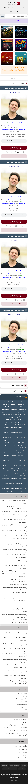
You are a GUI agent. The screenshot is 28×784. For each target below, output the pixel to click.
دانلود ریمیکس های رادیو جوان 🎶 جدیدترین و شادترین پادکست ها (15, 556)
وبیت (7, 776)
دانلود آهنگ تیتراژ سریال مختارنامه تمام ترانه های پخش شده (14, 532)
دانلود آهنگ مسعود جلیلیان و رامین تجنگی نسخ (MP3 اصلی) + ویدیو (15, 734)
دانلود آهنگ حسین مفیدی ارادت (15, 162)
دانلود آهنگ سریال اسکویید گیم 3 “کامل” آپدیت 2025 (14, 721)
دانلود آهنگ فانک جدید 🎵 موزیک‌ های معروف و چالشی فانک (14, 551)
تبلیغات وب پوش (22, 758)
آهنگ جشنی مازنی (21, 704)
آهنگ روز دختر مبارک (21, 699)
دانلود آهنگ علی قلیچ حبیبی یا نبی (17, 609)
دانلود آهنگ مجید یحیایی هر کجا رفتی (17, 622)
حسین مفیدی (14, 78)
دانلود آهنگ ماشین (18, 391)
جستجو (2, 16)
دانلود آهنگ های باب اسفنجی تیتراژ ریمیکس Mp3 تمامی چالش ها (14, 575)
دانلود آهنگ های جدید (18, 385)
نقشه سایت (22, 768)
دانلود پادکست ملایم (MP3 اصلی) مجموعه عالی (15, 541)
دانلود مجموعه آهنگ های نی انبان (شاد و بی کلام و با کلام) (14, 502)
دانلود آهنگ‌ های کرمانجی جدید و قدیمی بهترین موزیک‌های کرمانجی (14, 589)
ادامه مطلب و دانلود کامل (14, 156)
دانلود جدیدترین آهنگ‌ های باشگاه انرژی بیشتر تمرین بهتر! (15, 677)
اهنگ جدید (22, 8)
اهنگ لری (23, 707)
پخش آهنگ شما (13, 21)
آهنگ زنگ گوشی (22, 701)
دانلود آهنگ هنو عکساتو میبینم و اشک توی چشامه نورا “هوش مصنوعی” (14, 616)
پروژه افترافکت (22, 749)
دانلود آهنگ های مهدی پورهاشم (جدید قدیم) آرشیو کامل (13, 515)
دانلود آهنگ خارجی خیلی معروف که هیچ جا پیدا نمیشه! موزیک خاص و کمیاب (15, 666)
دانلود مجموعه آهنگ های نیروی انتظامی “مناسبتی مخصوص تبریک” (14, 521)
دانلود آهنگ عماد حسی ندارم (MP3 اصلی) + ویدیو (14, 571)
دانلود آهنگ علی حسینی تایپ (19, 611)
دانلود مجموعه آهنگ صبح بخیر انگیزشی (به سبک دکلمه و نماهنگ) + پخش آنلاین (14, 507)
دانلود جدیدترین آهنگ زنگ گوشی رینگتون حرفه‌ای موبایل (14, 526)
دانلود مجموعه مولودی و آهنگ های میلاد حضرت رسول (14, 594)
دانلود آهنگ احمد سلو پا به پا (19, 619)
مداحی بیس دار (22, 696)
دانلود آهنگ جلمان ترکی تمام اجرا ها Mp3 (16, 579)
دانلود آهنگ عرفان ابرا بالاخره (19, 606)
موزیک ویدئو (6, 8)
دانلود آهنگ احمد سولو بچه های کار (17, 725)
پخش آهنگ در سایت (21, 755)
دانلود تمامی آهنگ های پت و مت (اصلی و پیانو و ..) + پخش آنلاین (14, 567)
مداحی (16, 11)
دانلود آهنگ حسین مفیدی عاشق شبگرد (14, 310)
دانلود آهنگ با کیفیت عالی (13, 148)
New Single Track (11, 129)
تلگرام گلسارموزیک (14, 765)
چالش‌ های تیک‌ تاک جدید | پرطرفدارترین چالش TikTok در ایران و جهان (15, 682)
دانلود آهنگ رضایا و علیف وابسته (18, 584)
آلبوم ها (14, 8)
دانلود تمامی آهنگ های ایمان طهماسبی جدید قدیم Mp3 (14, 602)
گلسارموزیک (14, 3)
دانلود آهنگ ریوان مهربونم (19, 538)
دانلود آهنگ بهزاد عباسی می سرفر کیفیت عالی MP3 (13, 598)
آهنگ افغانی (23, 709)
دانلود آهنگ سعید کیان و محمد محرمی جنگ (15, 536)
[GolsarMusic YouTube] (12, 781)
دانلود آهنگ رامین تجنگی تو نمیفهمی (17, 582)
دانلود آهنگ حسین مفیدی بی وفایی (14, 88)
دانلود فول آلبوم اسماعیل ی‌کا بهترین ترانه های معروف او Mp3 (15, 561)
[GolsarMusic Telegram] (16, 781)
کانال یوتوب (4, 765)
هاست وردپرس (22, 752)
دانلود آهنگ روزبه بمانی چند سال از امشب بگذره (14, 727)
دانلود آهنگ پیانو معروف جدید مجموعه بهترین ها (14, 511)
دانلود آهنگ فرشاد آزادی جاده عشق (17, 730)
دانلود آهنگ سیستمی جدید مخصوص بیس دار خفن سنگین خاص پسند (14, 671)
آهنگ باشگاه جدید (21, 693)
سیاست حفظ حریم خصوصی (9, 768)
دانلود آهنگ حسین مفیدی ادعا (16, 236)
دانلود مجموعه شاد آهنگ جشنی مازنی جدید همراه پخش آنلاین (14, 545)
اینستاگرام (24, 765)
